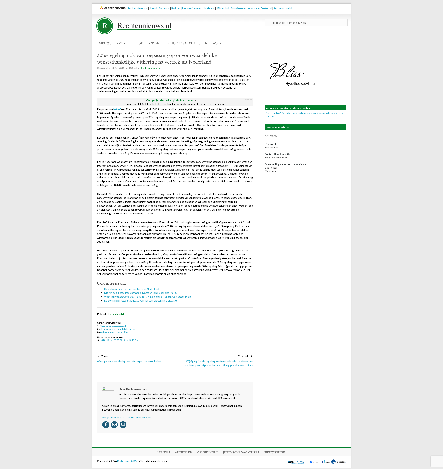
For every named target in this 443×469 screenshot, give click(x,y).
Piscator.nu (270, 171)
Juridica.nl (208, 8)
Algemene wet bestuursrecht (113, 326)
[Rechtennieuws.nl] (134, 33)
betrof (117, 109)
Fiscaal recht (116, 314)
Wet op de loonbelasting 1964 (113, 332)
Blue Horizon (271, 167)
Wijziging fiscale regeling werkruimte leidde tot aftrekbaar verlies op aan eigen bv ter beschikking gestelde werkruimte (219, 363)
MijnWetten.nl (238, 8)
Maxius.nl (164, 8)
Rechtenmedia (272, 147)
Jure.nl (153, 8)
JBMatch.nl (222, 8)
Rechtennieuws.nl (137, 8)
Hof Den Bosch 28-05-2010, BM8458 (119, 340)
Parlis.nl (175, 8)
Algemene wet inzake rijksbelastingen (117, 329)
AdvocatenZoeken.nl (260, 8)
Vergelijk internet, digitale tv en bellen (170, 100)
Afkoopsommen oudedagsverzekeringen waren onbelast (129, 361)
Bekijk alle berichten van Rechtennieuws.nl (126, 417)
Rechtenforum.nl (191, 8)
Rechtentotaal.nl (283, 8)
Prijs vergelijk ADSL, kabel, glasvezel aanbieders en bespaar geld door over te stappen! (175, 103)
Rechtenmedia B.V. (127, 460)
